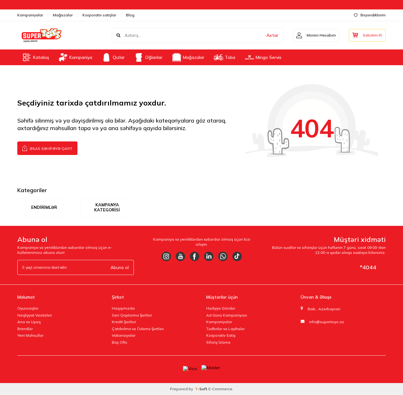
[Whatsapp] (223, 256)
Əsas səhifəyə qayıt (50, 148)
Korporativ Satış (221, 335)
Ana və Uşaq (29, 321)
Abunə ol (120, 267)
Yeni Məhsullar (30, 335)
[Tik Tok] (237, 256)
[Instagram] (166, 256)
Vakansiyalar (123, 335)
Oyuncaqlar (27, 308)
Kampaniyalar (30, 15)
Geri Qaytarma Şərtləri (132, 315)
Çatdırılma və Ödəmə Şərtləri (138, 328)
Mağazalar (63, 15)
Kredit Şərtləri (124, 321)
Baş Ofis (119, 342)
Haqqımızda (123, 308)
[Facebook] (194, 256)
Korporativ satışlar (99, 15)
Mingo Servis (268, 57)
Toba (230, 57)
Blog (130, 15)
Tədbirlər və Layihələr (225, 328)
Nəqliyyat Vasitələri (34, 315)
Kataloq (41, 57)
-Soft (201, 388)
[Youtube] (180, 256)
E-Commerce (220, 388)
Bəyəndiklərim (373, 15)
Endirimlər (44, 207)
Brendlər (25, 328)
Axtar (272, 35)
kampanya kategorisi (107, 207)
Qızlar (119, 57)
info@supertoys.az (326, 321)
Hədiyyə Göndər (220, 308)
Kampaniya (80, 57)
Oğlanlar (153, 57)
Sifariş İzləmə (218, 342)
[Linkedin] (208, 256)
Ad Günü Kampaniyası (226, 315)
